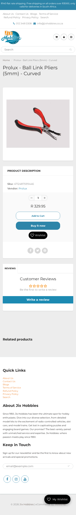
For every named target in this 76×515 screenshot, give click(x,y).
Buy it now (38, 225)
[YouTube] (25, 479)
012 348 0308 (24, 23)
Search (44, 17)
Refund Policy (12, 17)
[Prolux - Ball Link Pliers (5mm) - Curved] (38, 124)
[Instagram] (16, 479)
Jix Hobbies (27, 504)
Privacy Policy (30, 17)
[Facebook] (7, 479)
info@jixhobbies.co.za (50, 23)
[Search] (70, 50)
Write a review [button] (38, 299)
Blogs (33, 13)
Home (6, 60)
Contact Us (21, 13)
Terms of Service (48, 13)
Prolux (23, 188)
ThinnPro (59, 504)
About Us (8, 13)
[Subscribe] (68, 466)
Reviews (10, 268)
